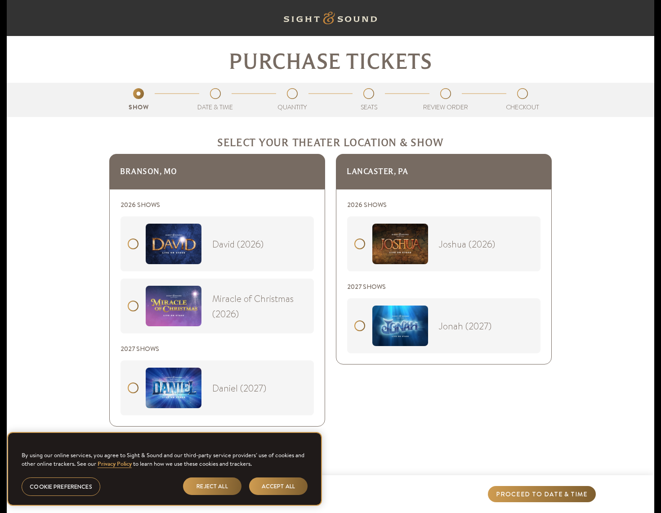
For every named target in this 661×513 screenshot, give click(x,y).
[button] (542, 494)
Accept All (278, 486)
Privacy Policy (115, 464)
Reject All (212, 486)
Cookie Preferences (61, 486)
